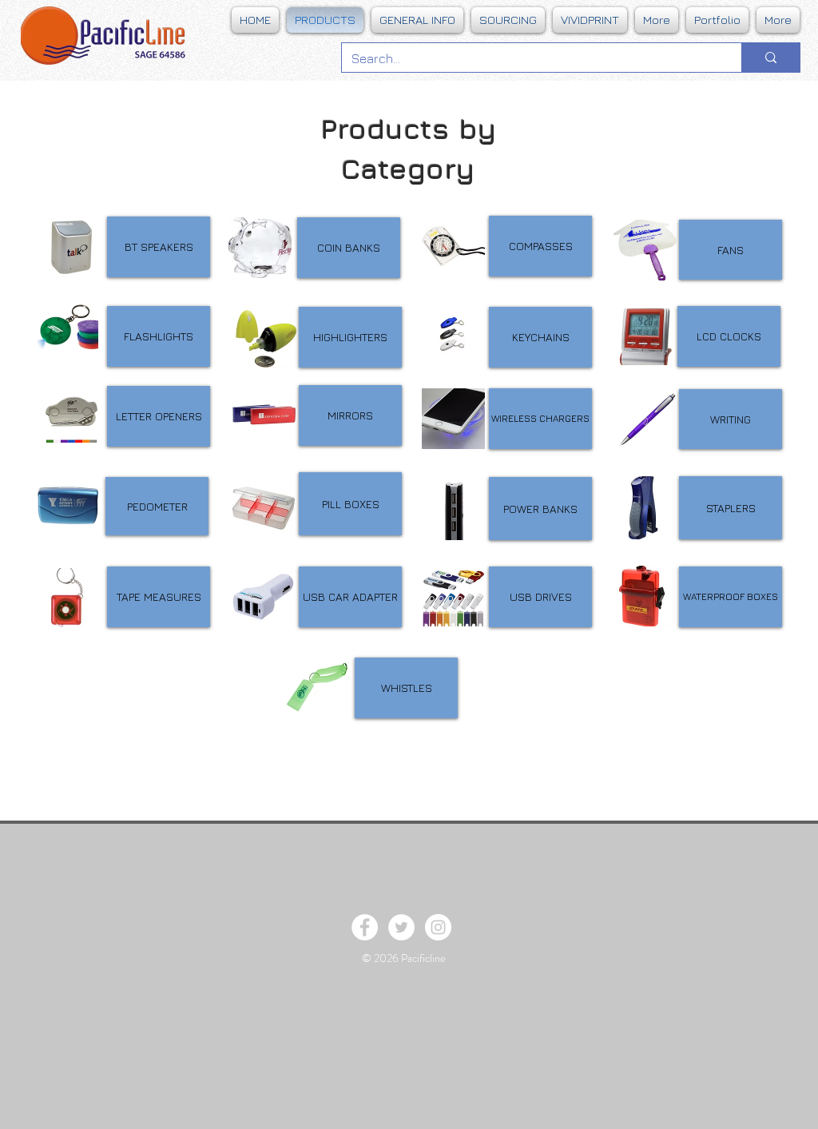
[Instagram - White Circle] (438, 927)
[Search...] (770, 57)
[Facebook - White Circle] (364, 927)
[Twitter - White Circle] (401, 927)
